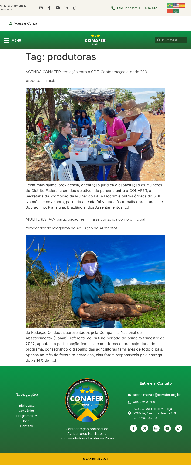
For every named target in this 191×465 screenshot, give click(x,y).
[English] (176, 5)
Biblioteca (27, 405)
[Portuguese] (170, 5)
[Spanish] (182, 5)
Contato (26, 426)
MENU (16, 40)
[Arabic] (176, 11)
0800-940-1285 (149, 8)
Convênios (27, 410)
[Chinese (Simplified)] (170, 11)
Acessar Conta (25, 23)
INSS (27, 421)
